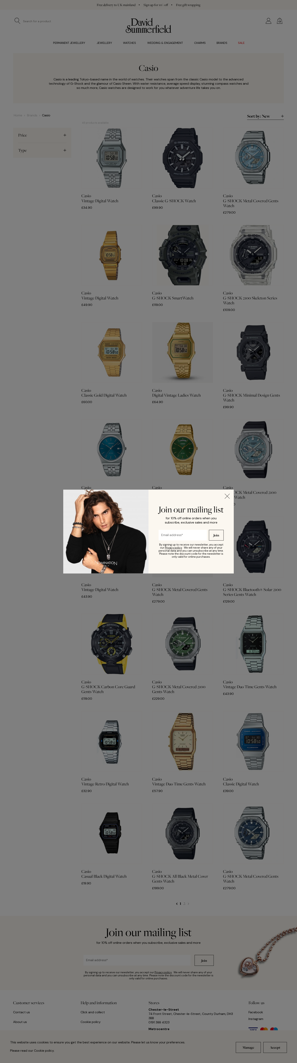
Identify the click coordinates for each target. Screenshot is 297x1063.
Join (216, 535)
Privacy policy (173, 547)
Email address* (168, 534)
